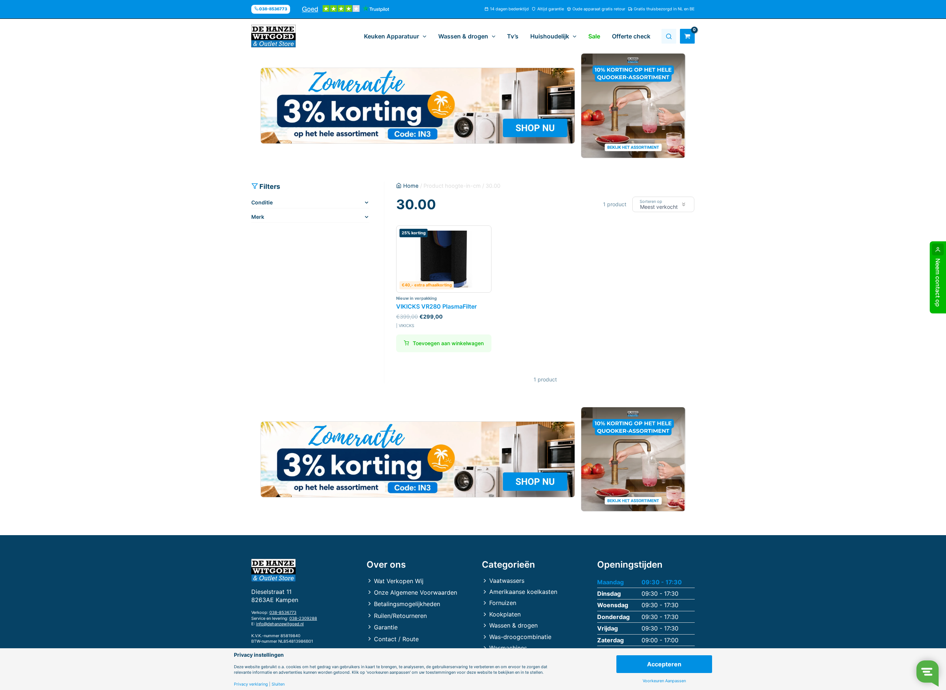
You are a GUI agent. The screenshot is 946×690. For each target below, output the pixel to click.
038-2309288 (303, 618)
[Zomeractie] (418, 106)
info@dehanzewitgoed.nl (280, 623)
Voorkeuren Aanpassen (664, 681)
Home (411, 186)
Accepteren (664, 664)
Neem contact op (938, 282)
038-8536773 (282, 612)
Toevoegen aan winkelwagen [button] (448, 343)
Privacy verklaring (251, 684)
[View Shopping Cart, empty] (687, 36)
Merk (257, 217)
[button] (422, 36)
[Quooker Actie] (633, 105)
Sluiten (278, 684)
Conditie (262, 202)
